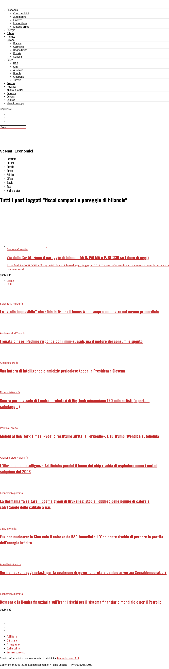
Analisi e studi (15, 90)
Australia (18, 70)
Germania (18, 46)
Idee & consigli (15, 103)
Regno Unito (20, 50)
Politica (11, 36)
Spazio (11, 83)
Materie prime (21, 26)
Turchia (17, 80)
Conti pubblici (21, 13)
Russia (17, 53)
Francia (17, 43)
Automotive (19, 16)
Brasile (17, 73)
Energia (11, 30)
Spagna (17, 56)
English (11, 99)
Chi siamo (12, 640)
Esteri (10, 60)
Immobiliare (20, 23)
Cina (15, 66)
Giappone (18, 76)
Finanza (17, 20)
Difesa (10, 33)
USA (15, 63)
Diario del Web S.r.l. (68, 658)
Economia (12, 10)
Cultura (11, 96)
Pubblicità (12, 636)
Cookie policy (13, 648)
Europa (11, 40)
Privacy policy (13, 644)
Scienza (11, 93)
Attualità (11, 86)
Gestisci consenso (16, 652)
